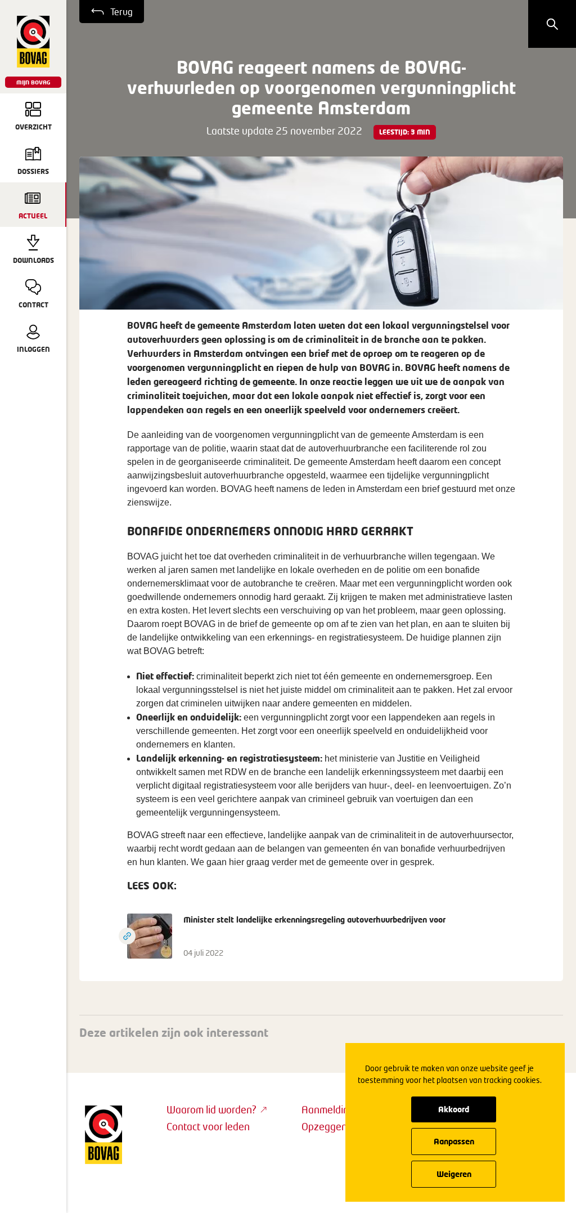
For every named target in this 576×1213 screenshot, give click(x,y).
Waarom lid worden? (211, 1109)
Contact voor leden (208, 1126)
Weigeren (453, 1174)
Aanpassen (454, 1141)
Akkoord (453, 1109)
